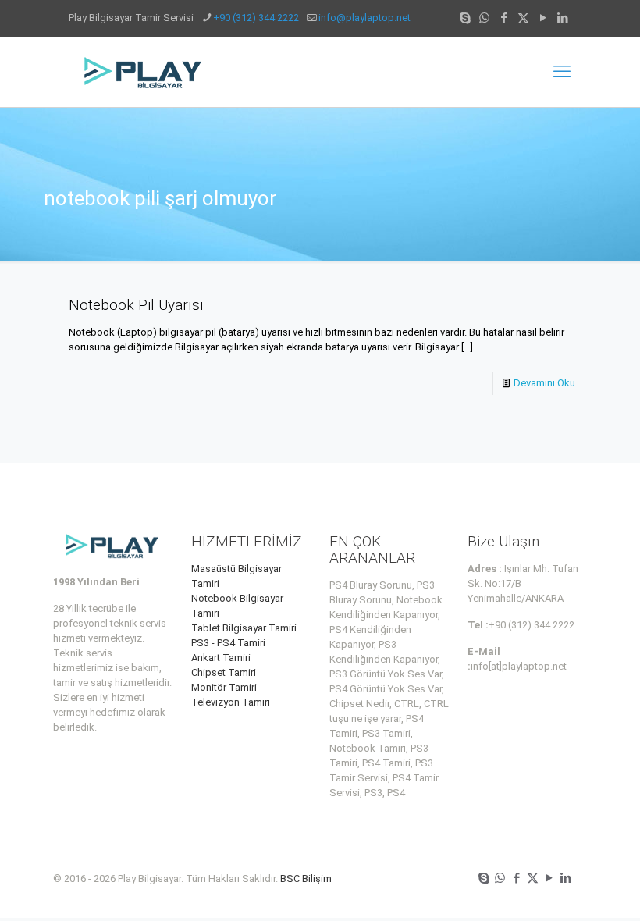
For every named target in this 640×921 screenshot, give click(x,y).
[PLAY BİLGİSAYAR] (144, 72)
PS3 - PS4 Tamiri (228, 643)
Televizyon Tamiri (230, 702)
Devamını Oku (544, 383)
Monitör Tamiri (224, 687)
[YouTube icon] (543, 18)
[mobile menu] (562, 72)
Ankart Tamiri (221, 657)
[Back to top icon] (565, 889)
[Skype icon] (465, 18)
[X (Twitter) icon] (523, 18)
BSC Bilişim (306, 878)
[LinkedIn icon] (562, 18)
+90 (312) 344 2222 (256, 17)
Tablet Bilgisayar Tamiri (244, 628)
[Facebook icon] (504, 18)
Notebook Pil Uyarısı (136, 305)
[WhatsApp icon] (484, 18)
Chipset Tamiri (223, 672)
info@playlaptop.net (364, 17)
